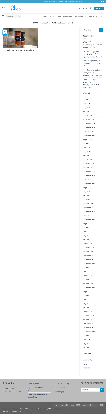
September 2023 (89, 219)
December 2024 (89, 171)
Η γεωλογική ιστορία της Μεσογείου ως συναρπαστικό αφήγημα (92, 73)
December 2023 (89, 208)
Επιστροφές (59, 392)
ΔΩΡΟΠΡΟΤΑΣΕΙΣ (55, 16)
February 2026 (88, 119)
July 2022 (86, 267)
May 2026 (86, 107)
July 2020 (86, 336)
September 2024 (89, 183)
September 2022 (89, 264)
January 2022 (88, 284)
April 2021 (86, 308)
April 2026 (86, 111)
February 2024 (88, 199)
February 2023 (88, 247)
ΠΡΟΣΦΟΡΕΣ (67, 16)
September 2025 (89, 135)
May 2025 (86, 151)
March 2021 (87, 312)
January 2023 (88, 252)
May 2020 (86, 344)
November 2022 (89, 260)
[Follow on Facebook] (101, 1)
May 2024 (86, 191)
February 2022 (88, 280)
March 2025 (87, 159)
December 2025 (89, 123)
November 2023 (89, 211)
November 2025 (89, 127)
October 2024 (88, 179)
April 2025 (86, 155)
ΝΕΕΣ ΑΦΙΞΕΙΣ (78, 16)
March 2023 (87, 244)
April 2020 (86, 348)
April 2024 (86, 196)
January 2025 (88, 167)
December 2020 (89, 324)
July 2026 (86, 99)
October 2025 (88, 131)
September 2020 (89, 332)
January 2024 (88, 203)
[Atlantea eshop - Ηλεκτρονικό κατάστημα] (12, 8)
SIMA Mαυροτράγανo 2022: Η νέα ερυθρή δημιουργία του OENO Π (92, 54)
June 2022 (86, 272)
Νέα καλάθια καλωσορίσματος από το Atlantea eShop (92, 45)
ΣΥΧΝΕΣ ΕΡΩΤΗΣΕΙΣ (92, 16)
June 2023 (86, 231)
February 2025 (88, 163)
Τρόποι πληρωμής (62, 384)
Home (45, 16)
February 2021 (88, 316)
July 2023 (86, 227)
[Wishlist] (83, 8)
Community (87, 360)
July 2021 (86, 296)
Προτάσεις (87, 368)
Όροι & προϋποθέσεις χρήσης (36, 389)
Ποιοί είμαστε (33, 384)
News (85, 364)
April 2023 (86, 239)
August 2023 (87, 224)
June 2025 (86, 147)
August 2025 (87, 139)
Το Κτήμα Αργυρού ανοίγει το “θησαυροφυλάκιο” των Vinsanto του (92, 83)
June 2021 (86, 300)
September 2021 (89, 288)
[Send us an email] (103, 1)
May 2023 (86, 236)
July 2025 (86, 143)
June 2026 (86, 103)
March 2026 (87, 115)
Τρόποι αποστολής (62, 388)
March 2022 (87, 276)
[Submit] (19, 16)
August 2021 (87, 292)
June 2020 (86, 340)
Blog (102, 16)
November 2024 (89, 175)
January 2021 (88, 320)
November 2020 (89, 328)
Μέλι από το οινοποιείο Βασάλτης (21, 50)
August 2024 (87, 188)
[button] (80, 8)
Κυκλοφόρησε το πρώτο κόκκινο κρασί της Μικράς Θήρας (93, 63)
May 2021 (86, 304)
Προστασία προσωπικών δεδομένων (37, 395)
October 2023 (88, 216)
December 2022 (89, 256)
